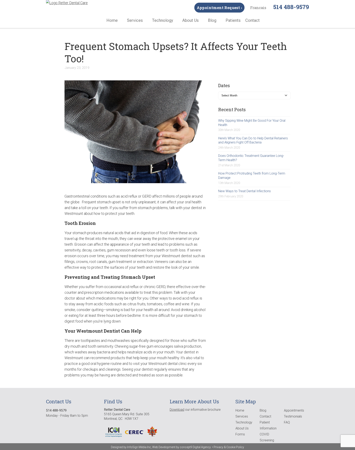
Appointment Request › (219, 7)
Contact (252, 20)
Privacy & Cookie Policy (229, 447)
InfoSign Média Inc (139, 447)
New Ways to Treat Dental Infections (244, 191)
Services (135, 20)
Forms (240, 434)
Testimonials (293, 416)
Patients (233, 20)
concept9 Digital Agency (195, 447)
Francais (258, 7)
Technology (162, 20)
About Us (190, 20)
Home (112, 20)
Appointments (294, 410)
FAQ (287, 422)
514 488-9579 (291, 7)
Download (177, 410)
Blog (212, 20)
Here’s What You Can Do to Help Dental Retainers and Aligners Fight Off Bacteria (253, 140)
